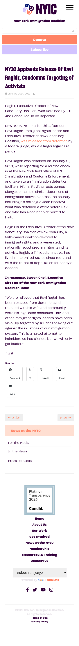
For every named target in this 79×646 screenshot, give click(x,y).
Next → (65, 418)
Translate (52, 580)
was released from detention (44, 141)
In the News (17, 451)
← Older (14, 418)
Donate (39, 39)
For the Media (18, 443)
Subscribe (39, 49)
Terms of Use (39, 617)
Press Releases (20, 461)
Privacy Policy (39, 621)
